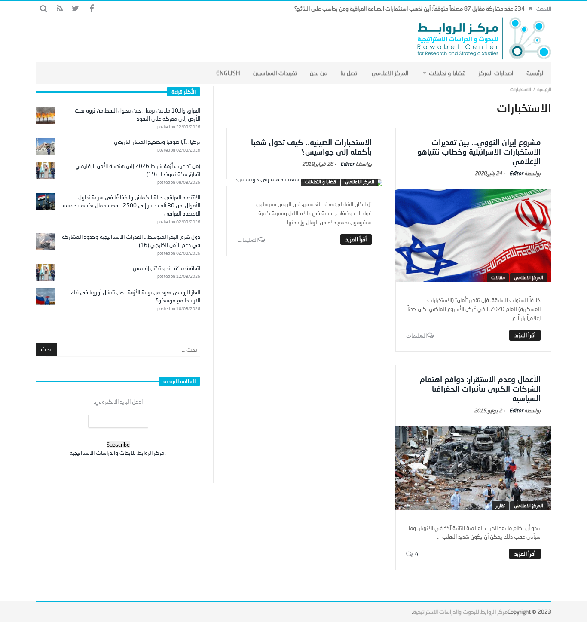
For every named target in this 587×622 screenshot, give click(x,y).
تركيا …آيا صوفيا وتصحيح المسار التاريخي (157, 141)
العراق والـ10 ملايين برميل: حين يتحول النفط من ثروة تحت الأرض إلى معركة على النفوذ (137, 114)
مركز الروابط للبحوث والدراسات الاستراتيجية (460, 611)
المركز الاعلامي (528, 277)
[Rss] (59, 9)
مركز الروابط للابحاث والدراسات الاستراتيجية (117, 452)
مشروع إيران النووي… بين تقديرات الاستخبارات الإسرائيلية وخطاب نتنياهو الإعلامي (479, 151)
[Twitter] (75, 9)
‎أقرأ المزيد (524, 335)
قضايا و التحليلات (320, 181)
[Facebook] (91, 9)
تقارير (500, 505)
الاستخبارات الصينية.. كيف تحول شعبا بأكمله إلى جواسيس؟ (311, 146)
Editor (516, 173)
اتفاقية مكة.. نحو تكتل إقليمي (166, 268)
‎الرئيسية (544, 89)
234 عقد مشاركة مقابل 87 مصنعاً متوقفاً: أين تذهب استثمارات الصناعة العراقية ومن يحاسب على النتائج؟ (409, 8)
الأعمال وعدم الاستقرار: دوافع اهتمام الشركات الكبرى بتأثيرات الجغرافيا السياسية (480, 389)
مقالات (498, 277)
